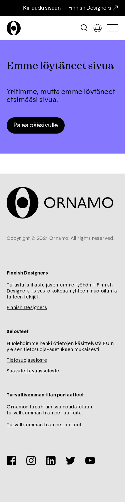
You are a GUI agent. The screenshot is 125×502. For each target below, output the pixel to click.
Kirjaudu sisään (42, 8)
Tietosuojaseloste (27, 360)
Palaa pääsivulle (35, 125)
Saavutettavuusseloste (33, 371)
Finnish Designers (89, 8)
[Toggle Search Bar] (84, 28)
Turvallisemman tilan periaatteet (44, 425)
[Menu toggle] (112, 28)
